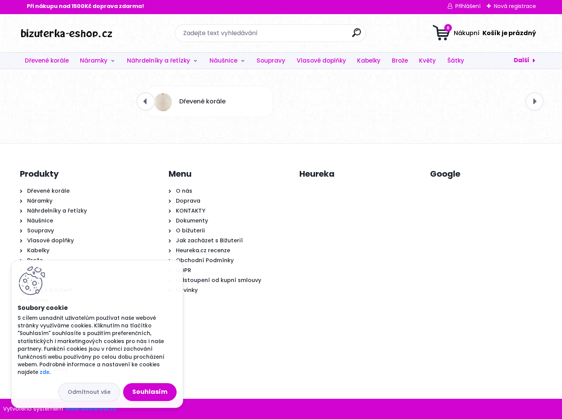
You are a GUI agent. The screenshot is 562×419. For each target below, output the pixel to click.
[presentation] (145, 101)
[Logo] (67, 33)
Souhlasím (149, 391)
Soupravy (271, 60)
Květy (427, 60)
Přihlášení (468, 6)
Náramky (93, 60)
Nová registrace (515, 6)
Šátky (455, 60)
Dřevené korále (47, 60)
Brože (400, 60)
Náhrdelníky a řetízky (158, 60)
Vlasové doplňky (321, 60)
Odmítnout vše (89, 392)
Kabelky (368, 60)
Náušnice (223, 60)
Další (522, 60)
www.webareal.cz (91, 409)
